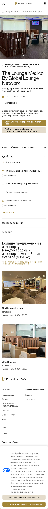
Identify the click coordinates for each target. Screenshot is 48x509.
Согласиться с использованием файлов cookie (24, 504)
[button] (21, 55)
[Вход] (3, 3)
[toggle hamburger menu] (44, 3)
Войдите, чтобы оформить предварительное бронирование (21, 130)
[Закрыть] (45, 449)
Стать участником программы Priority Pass (23, 123)
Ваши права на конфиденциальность (24, 497)
